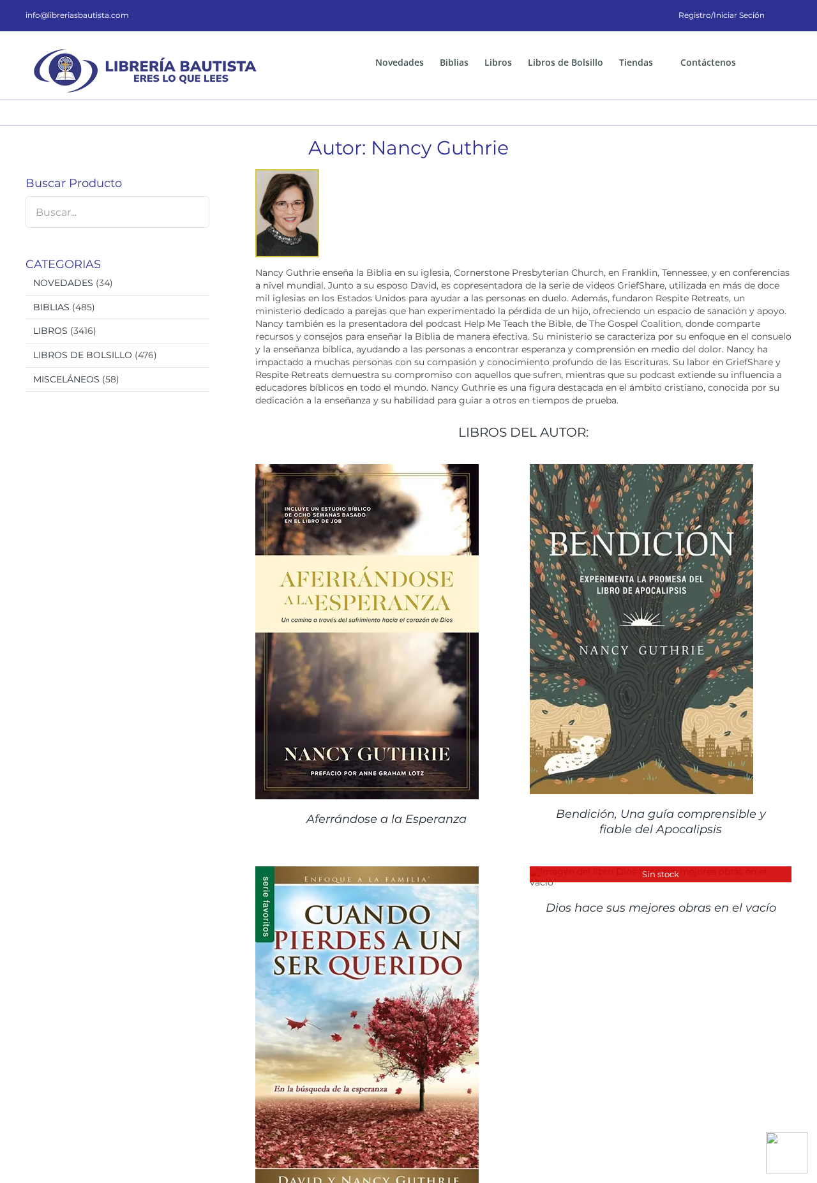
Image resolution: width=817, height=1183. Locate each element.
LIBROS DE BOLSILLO (82, 355)
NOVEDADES (63, 283)
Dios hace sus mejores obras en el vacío (661, 908)
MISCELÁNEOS (66, 379)
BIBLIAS (51, 307)
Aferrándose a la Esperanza (386, 819)
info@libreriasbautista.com (77, 15)
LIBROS (50, 330)
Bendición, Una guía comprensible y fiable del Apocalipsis (661, 821)
